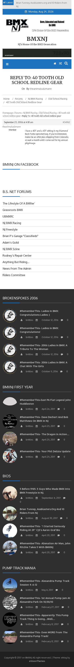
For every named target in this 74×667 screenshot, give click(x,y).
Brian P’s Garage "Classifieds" (20, 236)
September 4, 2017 (51, 497)
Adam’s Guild (11, 242)
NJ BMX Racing (30, 113)
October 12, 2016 (49, 320)
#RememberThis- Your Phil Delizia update (45, 451)
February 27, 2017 (50, 607)
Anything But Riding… (16, 262)
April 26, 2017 (48, 409)
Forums (18, 113)
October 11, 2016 (49, 371)
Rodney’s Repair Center (17, 255)
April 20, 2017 (48, 535)
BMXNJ (37, 38)
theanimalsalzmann (41, 88)
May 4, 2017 (47, 590)
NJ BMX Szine (11, 249)
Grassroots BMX (13, 210)
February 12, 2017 (50, 624)
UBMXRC (8, 216)
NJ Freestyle (10, 229)
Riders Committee (14, 275)
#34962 (66, 122)
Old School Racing (48, 113)
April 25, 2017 (48, 426)
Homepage (8, 113)
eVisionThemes (37, 661)
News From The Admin (17, 268)
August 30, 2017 (49, 518)
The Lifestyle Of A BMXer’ (19, 203)
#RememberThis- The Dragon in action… (44, 434)
